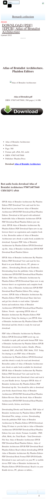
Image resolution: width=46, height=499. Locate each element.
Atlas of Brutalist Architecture (27, 163)
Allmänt (4, 22)
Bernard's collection (23, 16)
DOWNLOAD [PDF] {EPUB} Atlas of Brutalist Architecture (21, 28)
